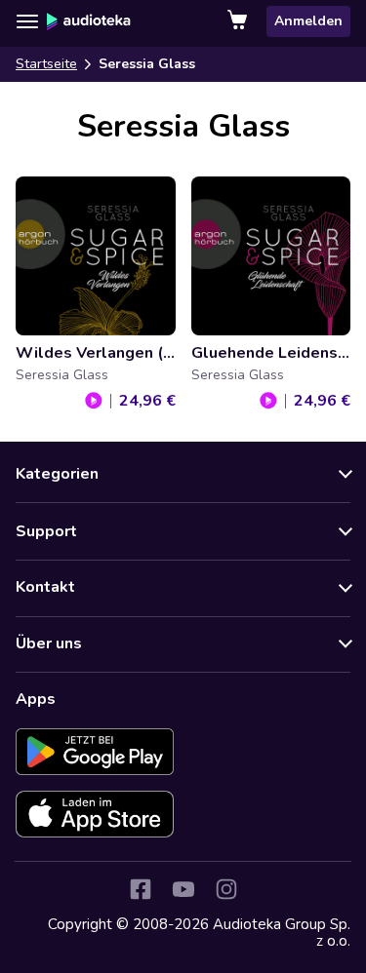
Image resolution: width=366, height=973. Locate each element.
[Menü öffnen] (27, 21)
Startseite (46, 64)
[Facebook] (140, 889)
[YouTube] (183, 889)
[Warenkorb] (239, 21)
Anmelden (308, 21)
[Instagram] (226, 889)
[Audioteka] (89, 21)
